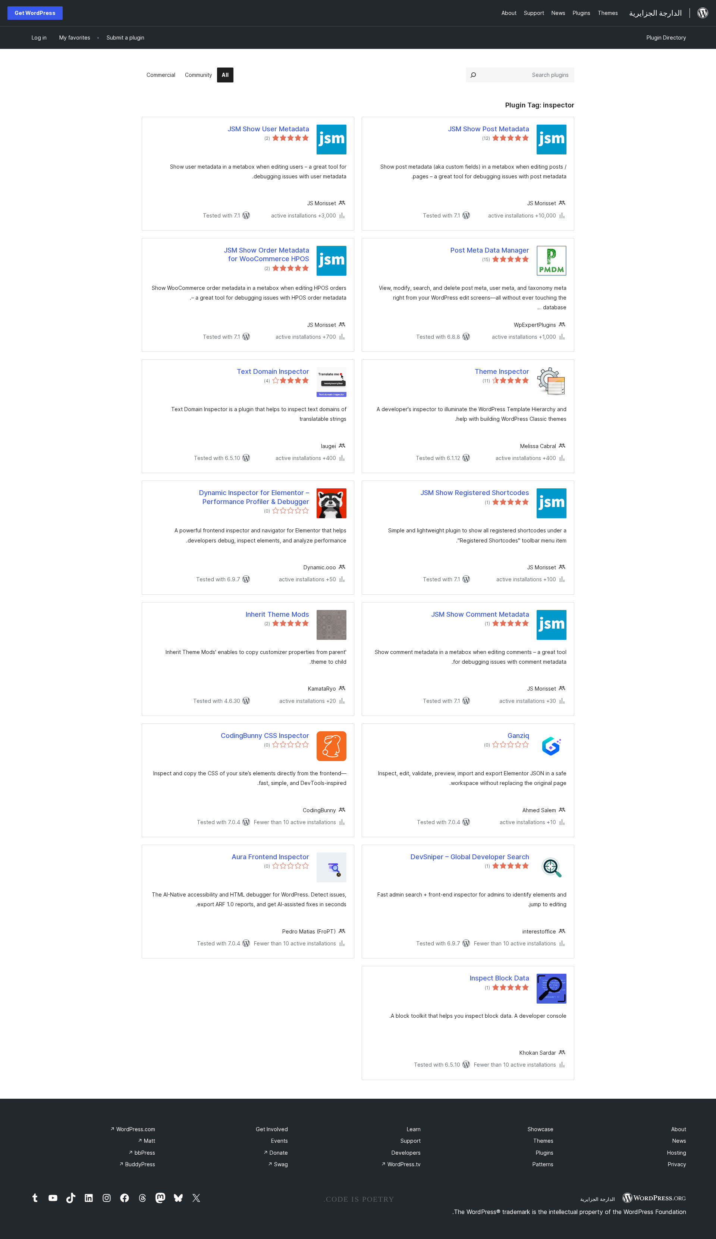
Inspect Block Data (499, 978)
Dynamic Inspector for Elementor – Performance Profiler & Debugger (254, 497)
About (678, 1129)
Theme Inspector (502, 371)
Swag (278, 1164)
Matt (146, 1141)
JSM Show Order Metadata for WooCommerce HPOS (266, 254)
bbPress (141, 1152)
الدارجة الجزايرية (597, 1199)
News (679, 1141)
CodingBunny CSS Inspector (265, 735)
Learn (414, 1129)
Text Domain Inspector (273, 371)
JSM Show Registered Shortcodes (474, 493)
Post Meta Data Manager (489, 250)
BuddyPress (137, 1164)
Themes (543, 1141)
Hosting (676, 1152)
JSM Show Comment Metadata (480, 614)
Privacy (677, 1164)
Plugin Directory (666, 37)
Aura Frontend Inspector (270, 857)
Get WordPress (35, 13)
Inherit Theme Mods (277, 614)
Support (411, 1141)
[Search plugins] (473, 75)
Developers (406, 1152)
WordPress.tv (401, 1164)
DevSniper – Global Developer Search (470, 857)
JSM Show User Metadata (268, 129)
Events (279, 1141)
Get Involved (272, 1129)
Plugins (544, 1152)
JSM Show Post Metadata (488, 129)
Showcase (540, 1129)
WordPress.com (132, 1129)
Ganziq (518, 735)
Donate (275, 1152)
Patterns (543, 1164)
